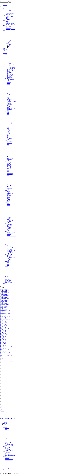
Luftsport (8, 182)
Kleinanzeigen (10, 41)
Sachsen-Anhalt (9, 91)
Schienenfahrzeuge (10, 193)
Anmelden (5, 5)
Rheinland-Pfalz (9, 88)
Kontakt (9, 46)
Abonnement (8, 36)
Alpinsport (9, 183)
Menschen (6, 96)
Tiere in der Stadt (10, 137)
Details (8, 134)
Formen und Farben (10, 247)
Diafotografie (9, 212)
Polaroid (8, 213)
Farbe (8, 210)
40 (6, 290)
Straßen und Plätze (10, 158)
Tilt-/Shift (8, 256)
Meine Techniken (10, 242)
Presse (9, 45)
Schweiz (8, 95)
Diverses (6, 266)
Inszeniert (8, 105)
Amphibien (9, 131)
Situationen (9, 226)
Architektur (7, 149)
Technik (6, 190)
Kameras (8, 199)
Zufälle (8, 229)
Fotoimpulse (9, 62)
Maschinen (9, 195)
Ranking (7, 18)
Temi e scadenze (8, 26)
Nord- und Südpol (10, 173)
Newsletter (7, 42)
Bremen (8, 83)
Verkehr (8, 235)
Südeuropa (9, 164)
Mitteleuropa (9, 166)
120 (9, 290)
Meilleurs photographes (10, 23)
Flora (6, 140)
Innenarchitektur (9, 155)
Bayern (8, 80)
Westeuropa (9, 165)
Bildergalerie (5, 53)
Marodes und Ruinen (10, 156)
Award (4, 9)
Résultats (7, 22)
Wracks (8, 264)
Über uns (9, 44)
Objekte (8, 205)
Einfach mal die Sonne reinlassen (14, 63)
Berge (8, 112)
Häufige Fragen (7, 281)
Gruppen (8, 102)
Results (7, 17)
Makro (8, 135)
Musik (8, 107)
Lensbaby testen (9, 77)
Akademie (5, 49)
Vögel (8, 129)
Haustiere (8, 132)
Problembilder (9, 240)
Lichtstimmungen (10, 233)
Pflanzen (8, 263)
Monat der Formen (10, 69)
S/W (7, 214)
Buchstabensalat (9, 60)
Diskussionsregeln (8, 276)
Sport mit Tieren (9, 185)
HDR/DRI (9, 241)
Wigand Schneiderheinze (4, 289)
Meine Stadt (9, 234)
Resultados (6, 453)
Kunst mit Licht (9, 246)
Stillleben (6, 202)
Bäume (8, 142)
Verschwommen (9, 249)
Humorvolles (9, 227)
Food (8, 203)
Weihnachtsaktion (10, 75)
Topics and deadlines (9, 16)
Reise (6, 161)
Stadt (8, 152)
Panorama (6, 216)
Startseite (2, 418)
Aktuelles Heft (8, 35)
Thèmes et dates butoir (9, 21)
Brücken (8, 154)
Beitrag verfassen (8, 275)
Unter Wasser (7, 261)
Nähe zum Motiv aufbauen (13, 64)
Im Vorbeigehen (9, 225)
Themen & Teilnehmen (9, 10)
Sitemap (4, 424)
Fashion (8, 100)
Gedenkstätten (9, 157)
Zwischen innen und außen (13, 65)
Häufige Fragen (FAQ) (9, 14)
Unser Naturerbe (7, 78)
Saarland (8, 89)
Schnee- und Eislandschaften (12, 120)
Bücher (4, 48)
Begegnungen (9, 104)
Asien (8, 170)
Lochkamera (9, 255)
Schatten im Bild (12, 68)
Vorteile (4, 283)
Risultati (7, 27)
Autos (8, 192)
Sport (6, 176)
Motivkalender (9, 76)
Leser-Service (10, 40)
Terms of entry (8, 19)
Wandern (8, 184)
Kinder (8, 98)
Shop (4, 50)
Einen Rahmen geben (12, 67)
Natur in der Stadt (10, 237)
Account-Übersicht (8, 280)
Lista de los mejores (8, 454)
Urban (6, 231)
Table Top (8, 204)
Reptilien (8, 130)
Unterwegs (9, 103)
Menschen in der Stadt (11, 232)
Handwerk (9, 106)
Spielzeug (8, 197)
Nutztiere (8, 133)
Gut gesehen (9, 228)
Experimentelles (9, 109)
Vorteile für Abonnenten (10, 37)
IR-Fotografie (9, 259)
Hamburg (8, 84)
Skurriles (8, 200)
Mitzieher (8, 186)
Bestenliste (7, 12)
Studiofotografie (9, 99)
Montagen (8, 239)
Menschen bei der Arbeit (11, 108)
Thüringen (8, 93)
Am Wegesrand (9, 141)
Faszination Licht (10, 74)
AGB (9, 47)
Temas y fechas (8, 31)
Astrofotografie (9, 123)
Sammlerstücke (9, 206)
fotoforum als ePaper (9, 38)
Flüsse (8, 114)
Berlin (8, 81)
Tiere (5, 125)
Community (5, 8)
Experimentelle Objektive (11, 257)
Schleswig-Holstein (10, 92)
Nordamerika (9, 167)
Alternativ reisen (10, 174)
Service (7, 39)
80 (8, 290)
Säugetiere (8, 127)
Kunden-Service (7, 279)
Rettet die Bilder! (10, 209)
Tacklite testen (9, 72)
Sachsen (8, 90)
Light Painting (9, 245)
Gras (8, 144)
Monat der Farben (10, 70)
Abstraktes (6, 244)
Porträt (8, 97)
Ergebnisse (7, 11)
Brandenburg (9, 82)
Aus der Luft (9, 121)
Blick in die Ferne (10, 220)
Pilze (8, 145)
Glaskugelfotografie (10, 252)
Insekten (8, 126)
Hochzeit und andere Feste (11, 101)
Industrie (8, 153)
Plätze (8, 219)
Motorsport (9, 180)
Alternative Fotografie (8, 254)
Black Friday (9, 61)
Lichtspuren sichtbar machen (14, 66)
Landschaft (7, 111)
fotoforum (7, 43)
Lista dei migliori (8, 28)
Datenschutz (5, 422)
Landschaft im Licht (10, 119)
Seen (8, 113)
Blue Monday (9, 58)
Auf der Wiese (9, 143)
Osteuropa (8, 163)
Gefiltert (8, 258)
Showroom (7, 55)
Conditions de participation (10, 24)
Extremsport (9, 187)
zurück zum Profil (3, 412)
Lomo (8, 211)
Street (6, 223)
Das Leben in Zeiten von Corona (12, 57)
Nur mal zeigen (9, 267)
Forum (4, 273)
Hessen (8, 85)
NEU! (6, 54)
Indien (8, 171)
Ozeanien (8, 172)
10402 (11, 418)
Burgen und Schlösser (10, 151)
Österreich (8, 94)
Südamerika (9, 168)
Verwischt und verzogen (11, 250)
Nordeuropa (9, 162)
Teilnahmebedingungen (10, 13)
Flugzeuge (8, 191)
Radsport (8, 179)
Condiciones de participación (10, 455)
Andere (8, 110)
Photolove (8, 71)
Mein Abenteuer (9, 73)
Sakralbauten (9, 150)
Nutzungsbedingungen (8, 282)
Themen (6, 274)
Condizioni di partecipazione (10, 29)
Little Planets (9, 221)
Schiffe (8, 194)
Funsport (8, 181)
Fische (8, 128)
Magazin (4, 34)
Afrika (8, 169)
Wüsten (8, 115)
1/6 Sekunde (9, 59)
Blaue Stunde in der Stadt (11, 236)
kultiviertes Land (10, 118)
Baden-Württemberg (10, 79)
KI (5, 272)
